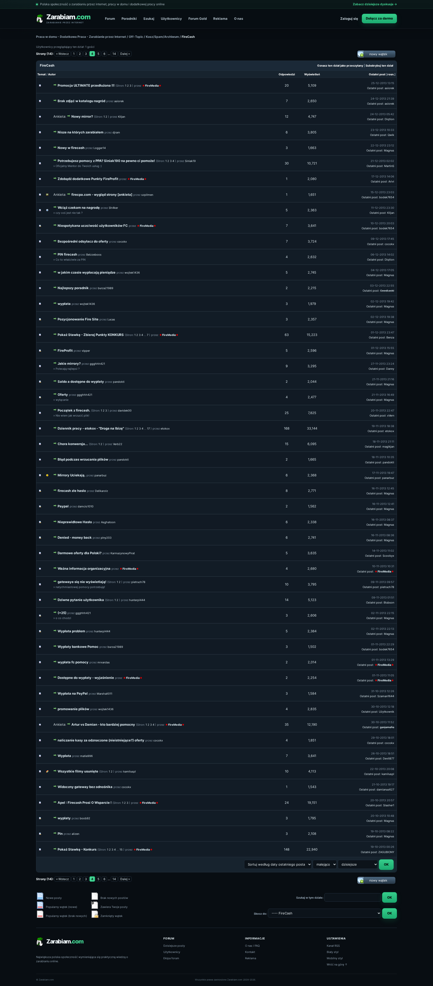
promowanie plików (73, 709)
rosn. (390, 74)
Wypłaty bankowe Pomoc (78, 647)
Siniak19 (190, 161)
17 (148, 428)
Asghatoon (108, 522)
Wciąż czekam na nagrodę (79, 208)
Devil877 (388, 758)
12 (286, 116)
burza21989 (105, 288)
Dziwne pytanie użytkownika (81, 600)
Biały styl (333, 952)
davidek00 (125, 410)
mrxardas (103, 662)
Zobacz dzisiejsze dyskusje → (375, 4)
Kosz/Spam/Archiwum (162, 37)
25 (287, 413)
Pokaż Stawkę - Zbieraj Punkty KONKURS (91, 335)
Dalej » (125, 54)
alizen (75, 834)
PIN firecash (67, 254)
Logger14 (99, 148)
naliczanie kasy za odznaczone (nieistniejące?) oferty (101, 740)
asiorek (389, 88)
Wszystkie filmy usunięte (78, 771)
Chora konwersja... (73, 444)
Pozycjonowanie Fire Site (78, 319)
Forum (110, 19)
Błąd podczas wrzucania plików (83, 459)
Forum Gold (197, 19)
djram (116, 132)
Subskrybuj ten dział (379, 65)
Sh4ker (113, 208)
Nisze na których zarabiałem (80, 132)
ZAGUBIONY (386, 852)
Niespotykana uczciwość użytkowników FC (93, 226)
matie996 (86, 756)
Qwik (391, 135)
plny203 (106, 537)
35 (287, 724)
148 (286, 849)
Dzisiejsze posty (174, 945)
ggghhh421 (97, 363)
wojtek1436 (132, 272)
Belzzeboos (93, 254)
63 (287, 335)
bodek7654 (386, 197)
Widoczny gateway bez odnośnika (85, 787)
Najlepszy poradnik (73, 288)
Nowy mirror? (82, 116)
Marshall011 (104, 693)
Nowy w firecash (71, 148)
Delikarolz (101, 491)
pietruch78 (138, 582)
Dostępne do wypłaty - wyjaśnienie (86, 678)
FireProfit (65, 350)
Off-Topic (136, 37)
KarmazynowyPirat (123, 553)
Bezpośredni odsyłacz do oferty (83, 241)
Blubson (389, 602)
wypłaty (64, 818)
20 (287, 85)
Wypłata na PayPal (73, 693)
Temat (41, 74)
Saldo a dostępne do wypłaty (81, 381)
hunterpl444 (137, 600)
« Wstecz (62, 54)
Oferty (63, 394)
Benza (390, 337)
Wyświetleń (312, 74)
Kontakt (250, 952)
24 (287, 803)
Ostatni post (377, 74)
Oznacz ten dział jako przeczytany (340, 65)
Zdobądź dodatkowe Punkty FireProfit (88, 179)
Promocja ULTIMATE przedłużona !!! (86, 85)
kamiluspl (129, 771)
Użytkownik (386, 711)
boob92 (85, 818)
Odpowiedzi (287, 74)
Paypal (63, 506)
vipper (86, 350)
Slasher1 (388, 805)
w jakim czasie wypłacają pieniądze (87, 272)
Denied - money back (75, 537)
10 (286, 584)
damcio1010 (85, 506)
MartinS (389, 166)
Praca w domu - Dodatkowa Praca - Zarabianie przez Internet (81, 37)
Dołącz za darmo (379, 18)
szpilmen (147, 194)
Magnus (389, 150)
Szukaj (148, 19)
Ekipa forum (171, 958)
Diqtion (389, 119)
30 (287, 163)
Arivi (391, 181)
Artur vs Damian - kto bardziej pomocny (103, 724)
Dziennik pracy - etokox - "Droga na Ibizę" (91, 428)
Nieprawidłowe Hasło (75, 522)
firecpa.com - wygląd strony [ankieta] (101, 194)
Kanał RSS (333, 945)
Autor (52, 74)
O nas (238, 19)
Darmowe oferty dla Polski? (79, 553)
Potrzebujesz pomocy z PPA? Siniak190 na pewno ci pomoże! (106, 161)
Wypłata (64, 756)
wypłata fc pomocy (73, 662)
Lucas (111, 319)
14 (114, 54)
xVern (390, 415)
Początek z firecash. (74, 410)
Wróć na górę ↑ (337, 964)
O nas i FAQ (252, 945)
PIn (60, 834)
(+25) (62, 613)
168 (286, 428)
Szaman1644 (385, 696)
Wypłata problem (71, 631)
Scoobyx (388, 555)
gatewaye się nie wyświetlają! (82, 582)
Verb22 (117, 444)
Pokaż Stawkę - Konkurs (77, 849)
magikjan (388, 446)
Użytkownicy (171, 19)
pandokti (119, 381)
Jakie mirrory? (69, 363)
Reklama (220, 19)
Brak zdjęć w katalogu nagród (81, 101)
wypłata (64, 304)
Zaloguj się (349, 19)
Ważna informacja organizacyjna (84, 568)
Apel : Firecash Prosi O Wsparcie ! (85, 803)
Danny (390, 368)
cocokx (122, 241)
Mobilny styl (335, 958)
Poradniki (129, 19)
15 (286, 444)
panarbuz (100, 475)
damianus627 (385, 789)
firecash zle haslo (72, 491)
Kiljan (121, 116)
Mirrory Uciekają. (71, 475)
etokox (165, 428)
